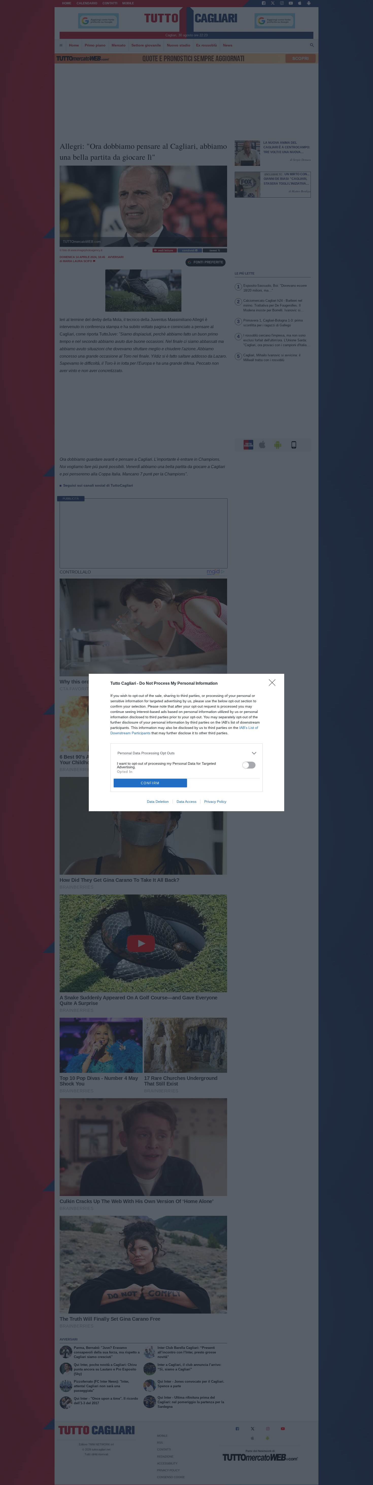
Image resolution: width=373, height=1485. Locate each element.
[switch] (249, 765)
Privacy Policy (215, 802)
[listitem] (186, 753)
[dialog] (186, 742)
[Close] (274, 684)
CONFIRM (150, 783)
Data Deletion (158, 802)
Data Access (186, 802)
